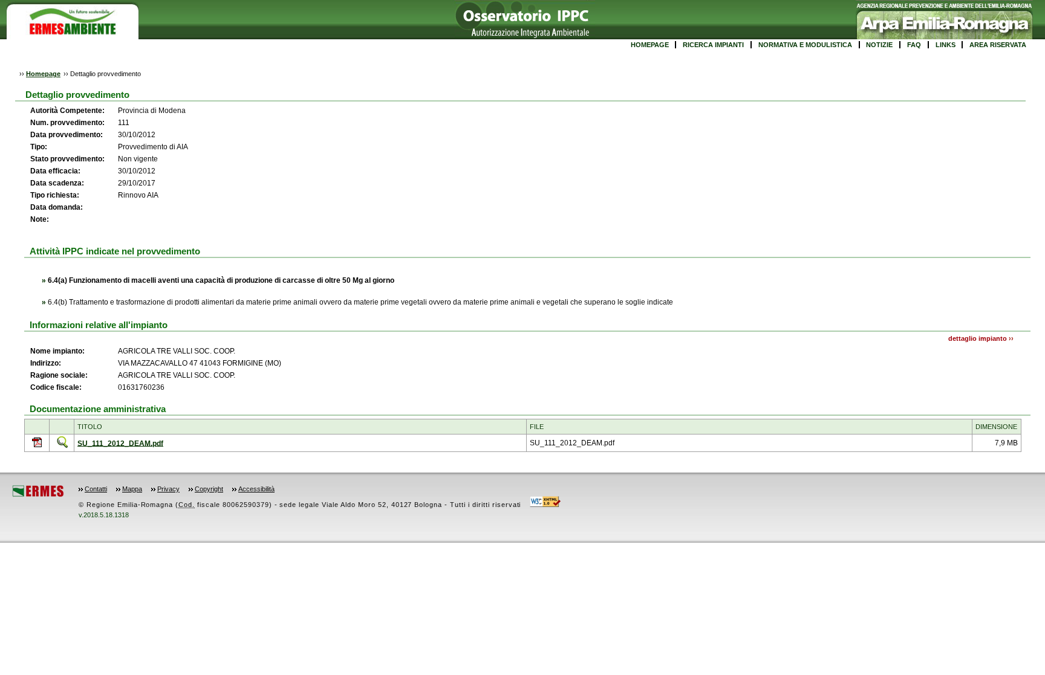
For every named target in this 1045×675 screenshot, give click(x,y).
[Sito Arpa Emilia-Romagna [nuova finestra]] (944, 37)
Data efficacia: (55, 171)
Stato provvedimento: (67, 159)
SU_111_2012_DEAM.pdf (120, 443)
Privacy (168, 489)
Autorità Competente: (67, 110)
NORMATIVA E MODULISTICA (805, 44)
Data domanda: (56, 207)
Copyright (209, 489)
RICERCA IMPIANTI (713, 44)
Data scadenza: (57, 183)
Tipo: (38, 147)
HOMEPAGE (650, 44)
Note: (39, 219)
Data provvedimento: (66, 135)
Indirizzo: (45, 363)
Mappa (132, 489)
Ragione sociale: (59, 375)
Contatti (96, 489)
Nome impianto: (57, 351)
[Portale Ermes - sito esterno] (38, 495)
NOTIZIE (879, 44)
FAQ (914, 44)
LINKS (945, 44)
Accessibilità (256, 489)
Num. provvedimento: (68, 122)
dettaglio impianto (977, 338)
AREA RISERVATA (997, 44)
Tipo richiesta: (54, 195)
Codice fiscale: (56, 387)
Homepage (43, 73)
